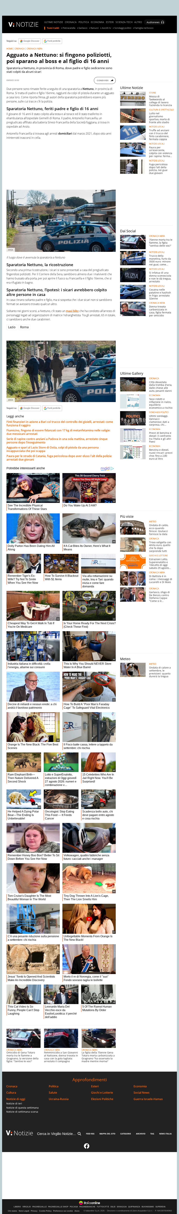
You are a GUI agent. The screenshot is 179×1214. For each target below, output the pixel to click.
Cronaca (11, 1086)
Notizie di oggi (15, 1099)
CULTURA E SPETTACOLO (161, 110)
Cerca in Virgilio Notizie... (56, 1134)
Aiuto (77, 1211)
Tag (152, 1133)
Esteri (95, 1086)
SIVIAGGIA (122, 1207)
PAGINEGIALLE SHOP (58, 1207)
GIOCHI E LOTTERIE (158, 555)
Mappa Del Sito (107, 1133)
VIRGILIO (26, 1207)
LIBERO (17, 1207)
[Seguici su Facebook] (87, 1147)
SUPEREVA (160, 1207)
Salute (53, 1092)
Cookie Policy (45, 1211)
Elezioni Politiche (102, 1099)
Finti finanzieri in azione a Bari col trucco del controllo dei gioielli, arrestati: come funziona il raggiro (59, 423)
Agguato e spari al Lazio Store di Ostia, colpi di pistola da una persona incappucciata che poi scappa (52, 449)
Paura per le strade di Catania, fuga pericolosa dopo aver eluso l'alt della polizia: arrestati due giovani (59, 457)
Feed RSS (90, 1133)
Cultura (11, 1092)
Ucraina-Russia (59, 1099)
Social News (141, 1092)
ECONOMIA (97, 22)
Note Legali (24, 1211)
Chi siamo (12, 1211)
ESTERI (110, 22)
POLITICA (83, 22)
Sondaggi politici (122, 28)
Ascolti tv (106, 28)
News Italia (165, 1133)
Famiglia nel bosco (143, 28)
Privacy (34, 1211)
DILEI (112, 1207)
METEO (152, 521)
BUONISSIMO (148, 1207)
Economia (140, 1086)
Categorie (125, 1133)
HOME (9, 48)
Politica (53, 1086)
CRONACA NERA (34, 48)
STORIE (152, 93)
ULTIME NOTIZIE (53, 22)
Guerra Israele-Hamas (148, 1099)
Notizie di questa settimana (22, 1107)
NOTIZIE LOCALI (156, 126)
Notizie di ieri (14, 1103)
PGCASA (74, 1207)
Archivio (140, 1133)
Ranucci (95, 28)
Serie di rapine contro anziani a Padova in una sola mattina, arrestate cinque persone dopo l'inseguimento (57, 440)
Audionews (153, 22)
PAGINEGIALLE (39, 1207)
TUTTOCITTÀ (103, 1207)
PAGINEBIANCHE (87, 1207)
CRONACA (71, 22)
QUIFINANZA (134, 1207)
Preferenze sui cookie (63, 1211)
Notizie (23, 1133)
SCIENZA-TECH (124, 22)
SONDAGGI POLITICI (159, 412)
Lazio (12, 327)
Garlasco (82, 28)
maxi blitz (72, 311)
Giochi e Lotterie (102, 1092)
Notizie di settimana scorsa (22, 1111)
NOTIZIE (27, 24)
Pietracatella (69, 28)
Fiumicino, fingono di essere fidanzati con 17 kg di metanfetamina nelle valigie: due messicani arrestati (58, 432)
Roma (24, 327)
